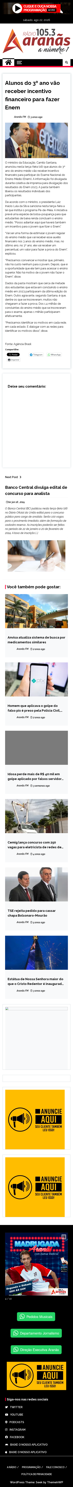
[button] (63, 1236)
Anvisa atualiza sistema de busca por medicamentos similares (36, 639)
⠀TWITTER (15, 1407)
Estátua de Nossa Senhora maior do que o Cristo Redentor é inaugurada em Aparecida (36, 981)
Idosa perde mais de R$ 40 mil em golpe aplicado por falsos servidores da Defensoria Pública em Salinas (36, 776)
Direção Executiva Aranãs (39, 1349)
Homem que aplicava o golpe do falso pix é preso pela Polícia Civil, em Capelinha (34, 708)
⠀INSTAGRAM (16, 1429)
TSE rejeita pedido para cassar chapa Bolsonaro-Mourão (32, 913)
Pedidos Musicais (39, 1316)
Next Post (11, 477)
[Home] (8, 62)
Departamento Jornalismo (39, 1333)
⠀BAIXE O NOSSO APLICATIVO (28, 1444)
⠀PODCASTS (15, 1422)
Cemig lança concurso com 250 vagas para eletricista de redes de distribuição (34, 844)
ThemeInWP (55, 1482)
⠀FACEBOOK (16, 1437)
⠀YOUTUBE (15, 1414)
